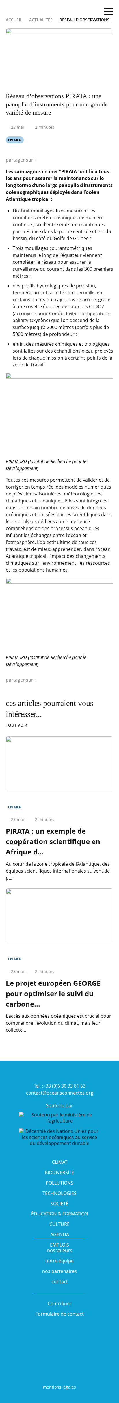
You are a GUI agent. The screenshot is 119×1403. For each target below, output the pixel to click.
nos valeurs (59, 1250)
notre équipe (59, 1261)
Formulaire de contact (60, 1314)
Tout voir (16, 725)
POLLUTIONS (59, 1183)
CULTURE (59, 1224)
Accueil (14, 20)
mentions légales (59, 1387)
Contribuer (60, 1303)
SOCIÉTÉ (59, 1203)
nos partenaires (59, 1271)
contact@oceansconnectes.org (59, 1093)
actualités (41, 20)
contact (59, 1281)
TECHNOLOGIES (59, 1193)
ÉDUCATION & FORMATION (59, 1214)
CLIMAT (59, 1162)
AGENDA (59, 1234)
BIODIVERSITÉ (59, 1172)
